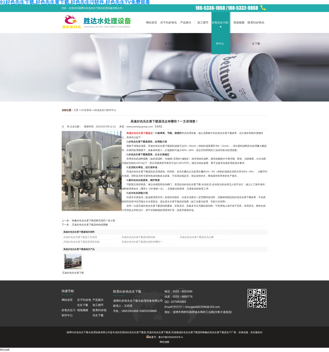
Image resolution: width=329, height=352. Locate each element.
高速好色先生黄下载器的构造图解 (90, 224)
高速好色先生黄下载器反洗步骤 (197, 237)
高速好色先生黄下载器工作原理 (80, 237)
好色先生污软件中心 (105, 110)
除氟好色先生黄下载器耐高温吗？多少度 (93, 220)
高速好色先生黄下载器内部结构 (138, 237)
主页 (76, 110)
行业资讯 (86, 110)
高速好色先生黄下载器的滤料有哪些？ (142, 241)
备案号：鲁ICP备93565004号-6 (166, 337)
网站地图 (164, 342)
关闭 (158, 126)
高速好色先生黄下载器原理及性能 (81, 241)
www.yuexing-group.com (139, 126)
